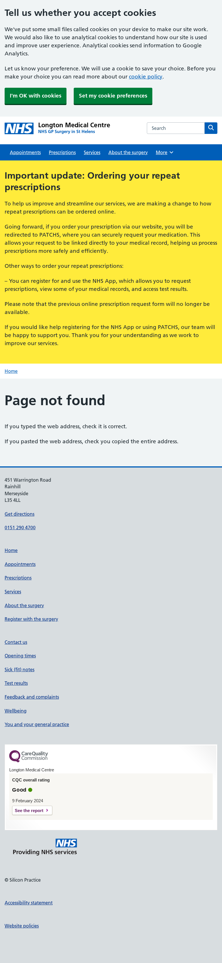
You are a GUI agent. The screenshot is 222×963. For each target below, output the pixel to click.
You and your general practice (37, 724)
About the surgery (128, 152)
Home (11, 371)
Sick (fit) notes (19, 669)
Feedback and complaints (32, 697)
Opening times (20, 656)
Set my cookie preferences (113, 95)
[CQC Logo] (28, 761)
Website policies (22, 926)
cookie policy (145, 76)
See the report (29, 810)
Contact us (16, 642)
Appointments (25, 152)
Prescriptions (62, 152)
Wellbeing (16, 711)
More (163, 152)
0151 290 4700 (20, 527)
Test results (16, 683)
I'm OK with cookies (35, 95)
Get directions (19, 514)
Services (92, 152)
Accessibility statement (29, 903)
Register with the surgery (31, 619)
